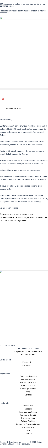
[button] (24, 89)
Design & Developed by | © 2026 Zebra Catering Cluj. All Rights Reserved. (21, 443)
